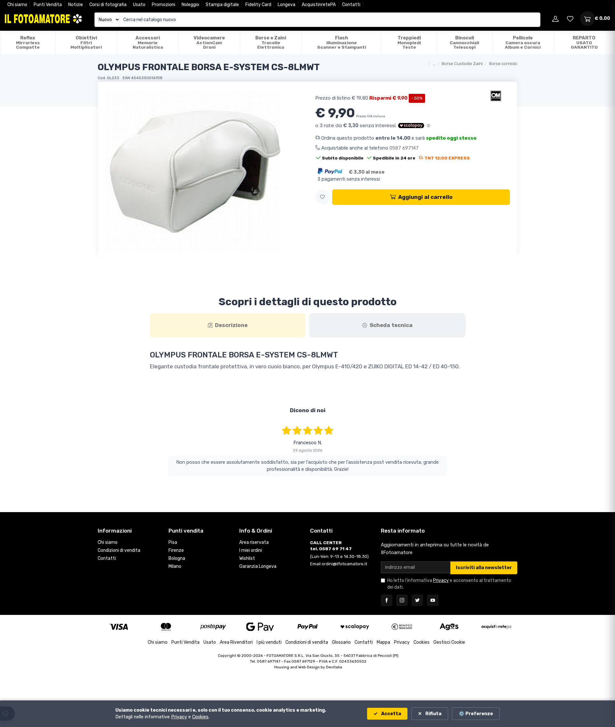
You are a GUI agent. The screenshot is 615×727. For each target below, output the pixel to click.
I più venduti (269, 642)
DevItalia (334, 667)
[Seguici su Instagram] (402, 600)
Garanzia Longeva (257, 566)
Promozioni (163, 4)
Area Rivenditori (236, 642)
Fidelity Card (258, 4)
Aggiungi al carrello (425, 197)
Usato (139, 4)
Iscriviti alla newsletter (484, 567)
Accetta (390, 713)
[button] (322, 197)
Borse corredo (503, 63)
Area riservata (254, 542)
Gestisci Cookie (449, 642)
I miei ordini (250, 550)
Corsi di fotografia (108, 4)
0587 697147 (404, 148)
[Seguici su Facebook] (386, 600)
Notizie (75, 4)
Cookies (422, 642)
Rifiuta (432, 713)
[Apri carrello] (587, 18)
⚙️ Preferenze (476, 713)
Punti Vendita (48, 4)
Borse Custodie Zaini (462, 63)
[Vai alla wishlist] (570, 18)
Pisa (172, 542)
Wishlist (247, 558)
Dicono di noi (307, 410)
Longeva (286, 4)
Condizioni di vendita (119, 550)
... (434, 63)
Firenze (176, 550)
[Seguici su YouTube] (433, 600)
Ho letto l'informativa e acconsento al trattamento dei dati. (449, 584)
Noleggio (190, 4)
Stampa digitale (222, 4)
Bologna (176, 558)
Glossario (341, 642)
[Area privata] (555, 18)
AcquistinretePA (319, 4)
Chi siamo (17, 4)
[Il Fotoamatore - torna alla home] (43, 19)
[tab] (228, 325)
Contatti (351, 4)
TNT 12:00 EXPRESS (447, 157)
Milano (174, 566)
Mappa (383, 642)
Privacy (441, 580)
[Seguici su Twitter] (417, 600)
